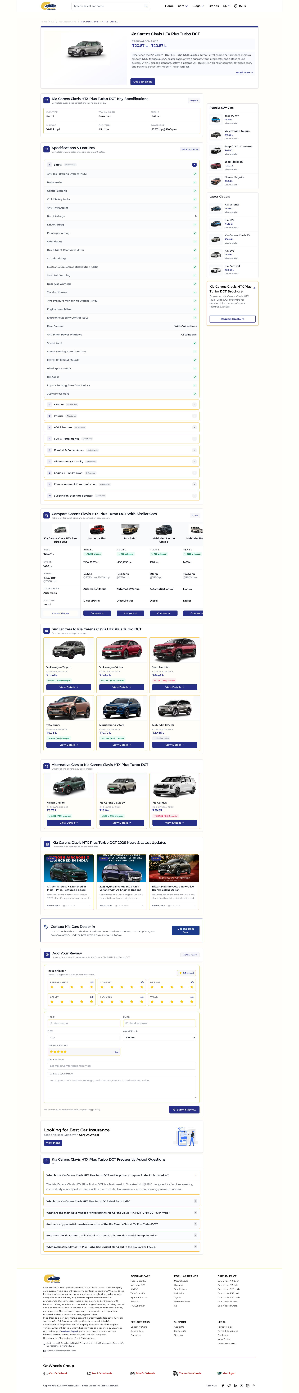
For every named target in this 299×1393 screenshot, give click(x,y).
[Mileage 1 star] (152, 987)
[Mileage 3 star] (172, 987)
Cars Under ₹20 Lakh (229, 1289)
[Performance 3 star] (72, 987)
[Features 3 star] (122, 1001)
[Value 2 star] (162, 1001)
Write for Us (224, 1339)
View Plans (53, 1142)
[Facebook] (223, 1385)
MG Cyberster (137, 1305)
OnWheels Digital (69, 1331)
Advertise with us (227, 1343)
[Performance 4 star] (82, 987)
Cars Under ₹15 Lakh (228, 1285)
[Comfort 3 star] (122, 987)
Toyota (177, 1297)
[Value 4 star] (182, 1001)
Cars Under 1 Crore (227, 1301)
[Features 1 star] (102, 1001)
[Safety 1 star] (52, 1001)
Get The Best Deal (186, 930)
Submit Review (186, 1109)
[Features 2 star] (112, 1001)
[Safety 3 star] (72, 1001)
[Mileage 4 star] (182, 987)
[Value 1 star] (152, 1001)
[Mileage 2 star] (162, 987)
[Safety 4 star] (82, 1001)
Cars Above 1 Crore (227, 1305)
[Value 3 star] (172, 1001)
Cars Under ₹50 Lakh (229, 1297)
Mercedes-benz (182, 1301)
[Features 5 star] (142, 1001)
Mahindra (179, 1293)
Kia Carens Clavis (67, 21)
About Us (179, 1326)
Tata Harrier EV (138, 1281)
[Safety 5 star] (91, 1001)
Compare (96, 613)
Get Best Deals (142, 81)
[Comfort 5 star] (142, 987)
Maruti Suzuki (181, 1281)
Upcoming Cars (138, 1326)
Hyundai (178, 1285)
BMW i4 (134, 1301)
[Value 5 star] (192, 1001)
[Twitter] (229, 1385)
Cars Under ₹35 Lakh (228, 1293)
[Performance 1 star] (52, 987)
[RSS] (254, 1385)
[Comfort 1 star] (102, 987)
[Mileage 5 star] (192, 987)
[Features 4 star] (132, 1001)
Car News (135, 1335)
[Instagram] (248, 1385)
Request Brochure (232, 318)
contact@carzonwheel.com (61, 1350)
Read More (243, 72)
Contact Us (180, 1331)
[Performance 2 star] (62, 987)
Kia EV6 (134, 1289)
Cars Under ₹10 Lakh (228, 1281)
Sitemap (178, 1335)
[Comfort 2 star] (112, 987)
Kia (53, 21)
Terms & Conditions (228, 1331)
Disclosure (223, 1335)
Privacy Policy (225, 1326)
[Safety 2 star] (62, 1001)
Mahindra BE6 (137, 1285)
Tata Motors (180, 1289)
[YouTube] (241, 1385)
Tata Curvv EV (137, 1293)
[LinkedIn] (235, 1385)
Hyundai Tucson (138, 1297)
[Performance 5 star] (91, 987)
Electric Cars (136, 1331)
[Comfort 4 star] (132, 987)
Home (169, 6)
